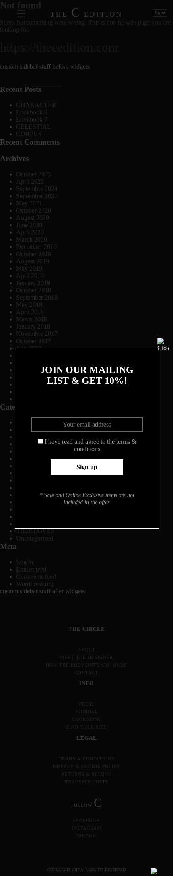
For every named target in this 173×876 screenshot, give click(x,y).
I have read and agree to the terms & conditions (90, 445)
